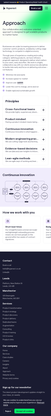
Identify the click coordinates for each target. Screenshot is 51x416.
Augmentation (8, 325)
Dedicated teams (9, 322)
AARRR (20, 82)
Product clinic (8, 339)
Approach (7, 371)
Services (6, 354)
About (5, 368)
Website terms (9, 375)
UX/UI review (8, 336)
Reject (8, 411)
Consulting (7, 329)
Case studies (8, 357)
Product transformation (12, 308)
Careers (6, 361)
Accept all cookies (24, 411)
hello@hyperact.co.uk (12, 269)
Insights (6, 364)
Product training (9, 332)
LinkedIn (6, 272)
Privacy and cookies (11, 378)
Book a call (36, 8)
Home (5, 350)
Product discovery (10, 315)
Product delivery (9, 318)
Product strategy (9, 311)
